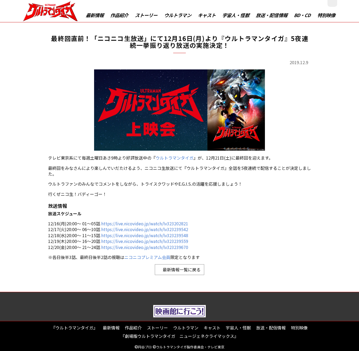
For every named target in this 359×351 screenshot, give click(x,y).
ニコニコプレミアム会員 (147, 257)
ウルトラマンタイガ (174, 158)
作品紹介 (120, 15)
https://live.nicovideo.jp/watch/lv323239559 (144, 241)
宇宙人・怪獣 (236, 15)
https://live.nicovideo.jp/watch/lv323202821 (144, 223)
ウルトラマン (178, 15)
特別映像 (326, 15)
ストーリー (146, 15)
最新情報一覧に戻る (179, 269)
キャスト (207, 15)
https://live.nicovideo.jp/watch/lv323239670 (144, 247)
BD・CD (302, 15)
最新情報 (95, 15)
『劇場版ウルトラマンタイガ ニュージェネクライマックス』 (179, 336)
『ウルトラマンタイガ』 (74, 327)
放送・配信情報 (272, 15)
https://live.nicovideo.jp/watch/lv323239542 (144, 229)
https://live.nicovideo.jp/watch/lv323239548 (144, 235)
